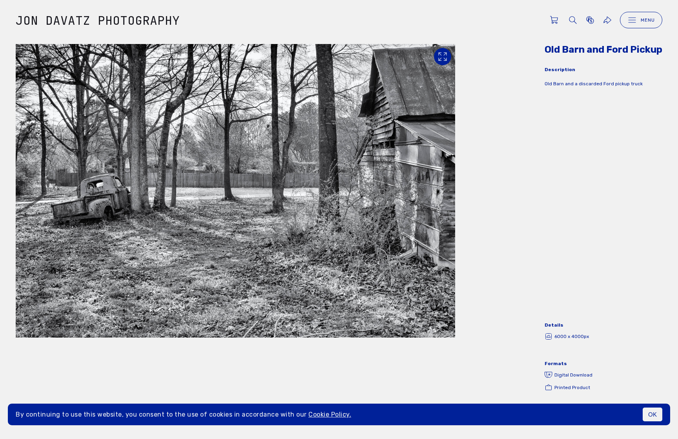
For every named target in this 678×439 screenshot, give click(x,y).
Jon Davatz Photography (98, 20)
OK (652, 414)
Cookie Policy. (329, 414)
